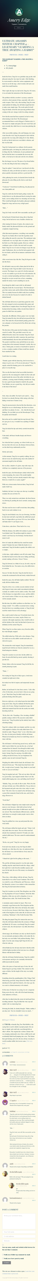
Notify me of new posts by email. (14, 1258)
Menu (19, 28)
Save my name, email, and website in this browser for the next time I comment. (18, 1248)
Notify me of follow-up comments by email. (17, 1255)
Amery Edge (19, 20)
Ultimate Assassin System (20, 1052)
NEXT (26, 55)
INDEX (20, 55)
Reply (34, 1062)
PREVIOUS (13, 55)
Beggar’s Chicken (9, 1020)
